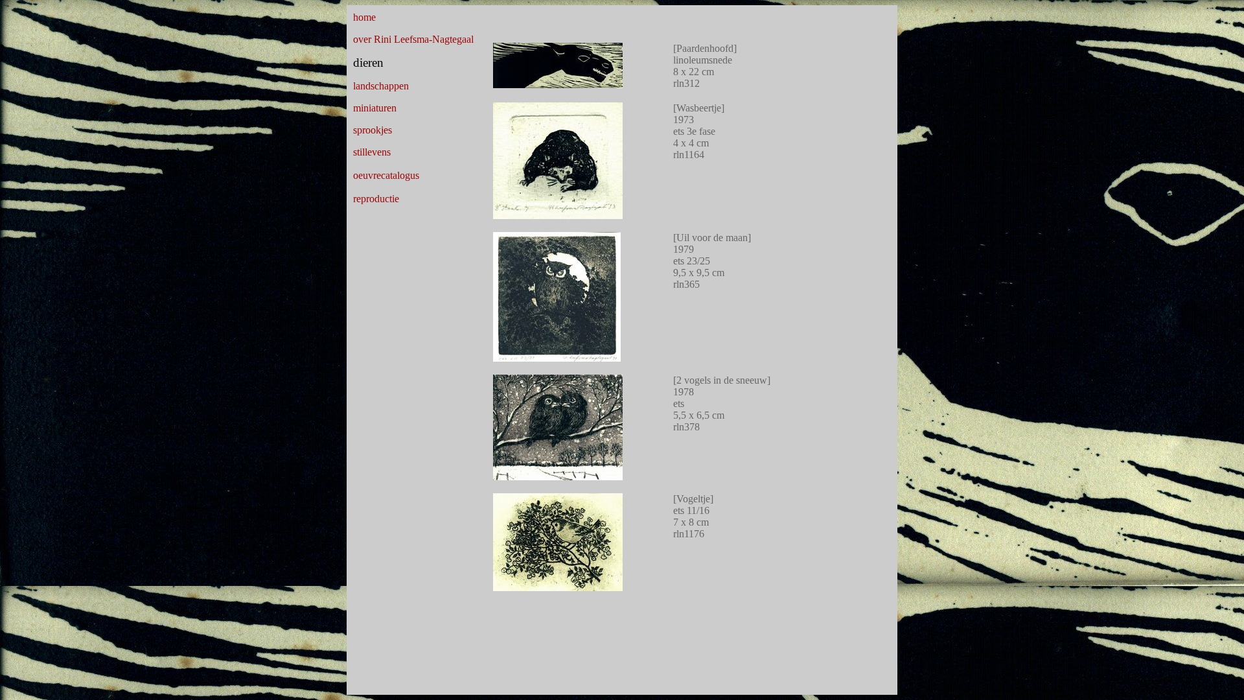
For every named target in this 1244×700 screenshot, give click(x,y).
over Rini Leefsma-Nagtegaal (413, 39)
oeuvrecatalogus (386, 175)
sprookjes (372, 129)
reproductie (376, 198)
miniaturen (375, 107)
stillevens (372, 152)
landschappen (381, 85)
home (364, 17)
